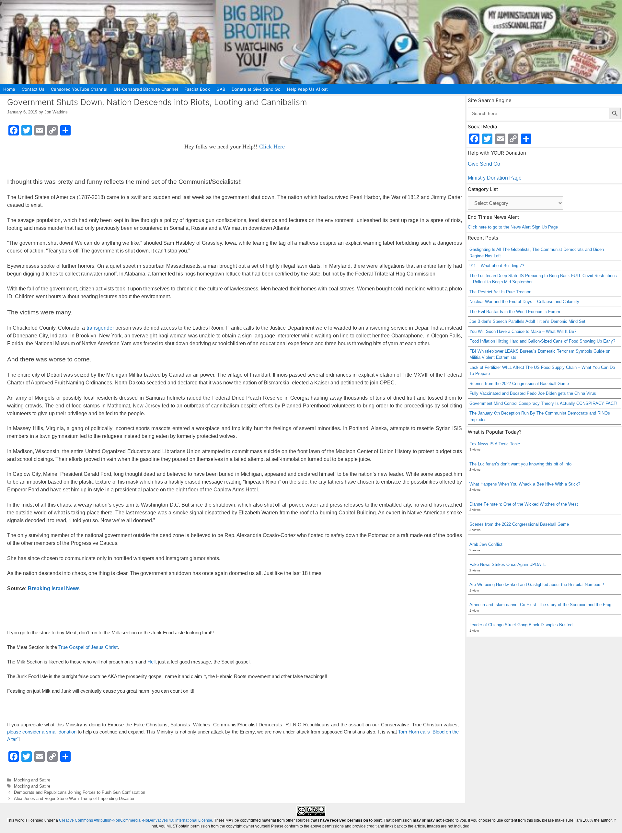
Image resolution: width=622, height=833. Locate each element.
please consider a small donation (41, 731)
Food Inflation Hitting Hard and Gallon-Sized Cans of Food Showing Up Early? (542, 341)
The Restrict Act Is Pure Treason (500, 291)
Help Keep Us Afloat (307, 89)
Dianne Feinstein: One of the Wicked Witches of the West (523, 504)
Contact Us (33, 89)
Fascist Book (197, 89)
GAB (220, 89)
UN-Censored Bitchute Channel (146, 89)
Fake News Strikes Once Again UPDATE (507, 564)
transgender (100, 328)
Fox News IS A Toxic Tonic (494, 443)
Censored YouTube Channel (79, 89)
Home (9, 89)
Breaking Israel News (54, 588)
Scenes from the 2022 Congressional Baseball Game (519, 383)
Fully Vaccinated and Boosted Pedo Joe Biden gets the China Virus (532, 393)
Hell (151, 661)
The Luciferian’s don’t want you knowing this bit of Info (520, 464)
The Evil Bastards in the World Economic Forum (514, 311)
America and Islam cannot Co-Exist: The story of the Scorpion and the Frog (540, 604)
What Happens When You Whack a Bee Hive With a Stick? (524, 484)
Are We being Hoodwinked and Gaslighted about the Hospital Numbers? (536, 584)
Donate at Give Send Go (256, 89)
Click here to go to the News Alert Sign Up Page (513, 227)
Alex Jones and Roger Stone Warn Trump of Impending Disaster (74, 798)
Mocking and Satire (32, 780)
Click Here (272, 146)
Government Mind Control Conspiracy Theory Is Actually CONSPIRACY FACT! (543, 403)
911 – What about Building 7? (496, 265)
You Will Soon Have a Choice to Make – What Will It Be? (522, 331)
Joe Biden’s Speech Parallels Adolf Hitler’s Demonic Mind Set (527, 321)
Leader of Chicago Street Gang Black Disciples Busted (520, 624)
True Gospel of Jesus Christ (88, 647)
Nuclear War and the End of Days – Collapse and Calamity (524, 301)
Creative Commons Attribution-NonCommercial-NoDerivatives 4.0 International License (135, 820)
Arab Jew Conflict (485, 544)
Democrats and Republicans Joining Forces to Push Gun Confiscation (79, 792)
